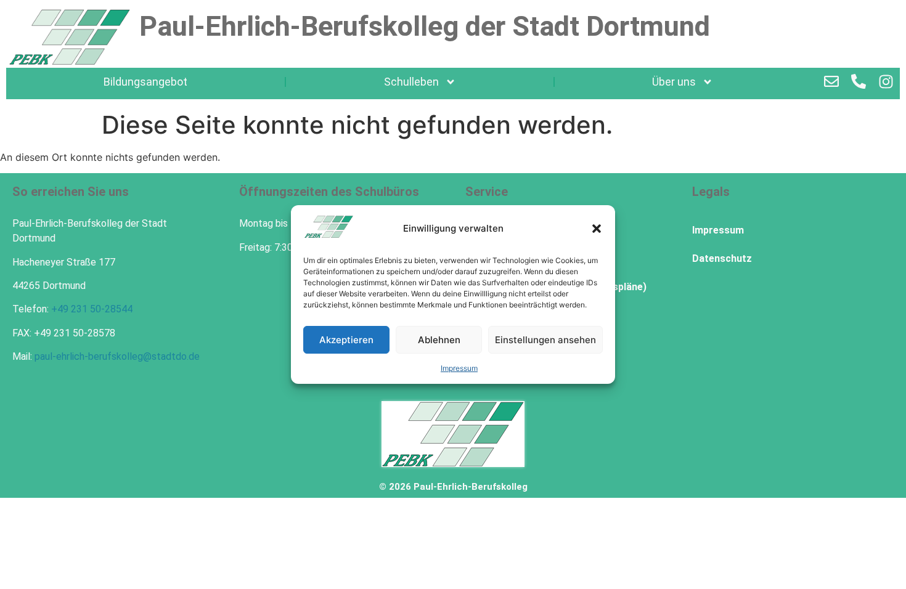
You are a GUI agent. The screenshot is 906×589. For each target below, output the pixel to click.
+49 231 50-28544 (92, 309)
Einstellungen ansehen (545, 340)
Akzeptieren (346, 340)
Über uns (674, 81)
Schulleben (411, 81)
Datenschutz (722, 258)
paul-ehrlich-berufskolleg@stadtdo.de (117, 356)
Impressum (459, 368)
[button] (596, 228)
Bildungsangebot (145, 81)
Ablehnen (439, 340)
